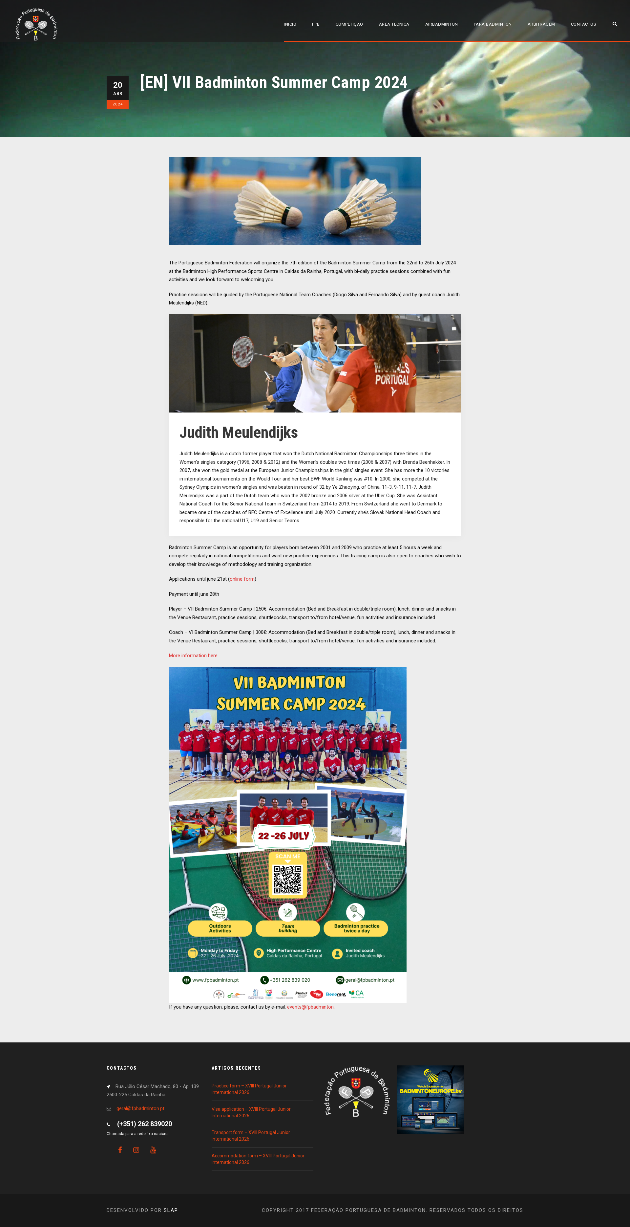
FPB (316, 24)
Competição (349, 24)
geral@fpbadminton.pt (140, 1108)
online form (242, 579)
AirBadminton (441, 24)
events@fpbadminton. (311, 1007)
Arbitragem (541, 24)
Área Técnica (394, 24)
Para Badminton (493, 24)
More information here (193, 655)
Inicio (290, 24)
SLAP (171, 1210)
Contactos (584, 24)
